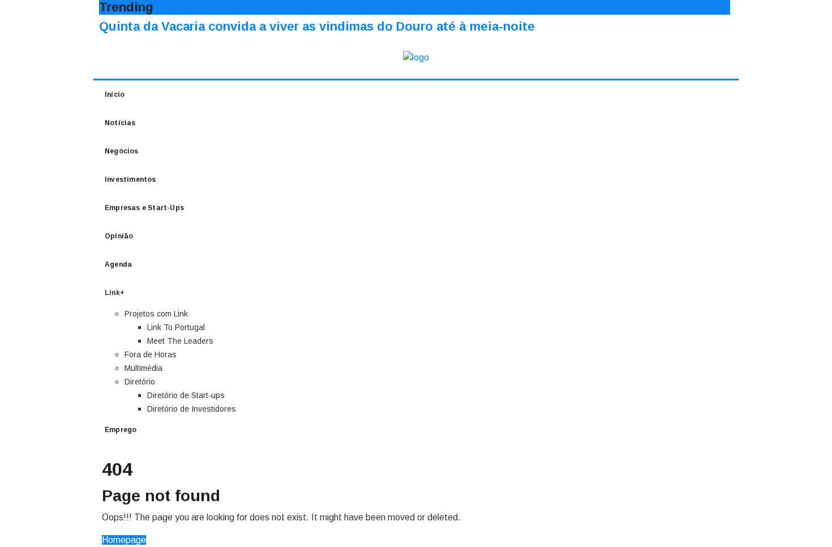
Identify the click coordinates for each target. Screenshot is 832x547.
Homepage (124, 540)
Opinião (119, 236)
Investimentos (130, 179)
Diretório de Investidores (191, 408)
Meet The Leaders (180, 340)
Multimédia (143, 368)
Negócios (122, 151)
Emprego (120, 430)
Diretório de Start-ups (186, 395)
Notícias (120, 123)
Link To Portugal (176, 327)
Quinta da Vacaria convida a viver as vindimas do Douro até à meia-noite (317, 26)
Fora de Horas (151, 354)
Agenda (118, 264)
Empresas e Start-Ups (144, 208)
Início (115, 95)
